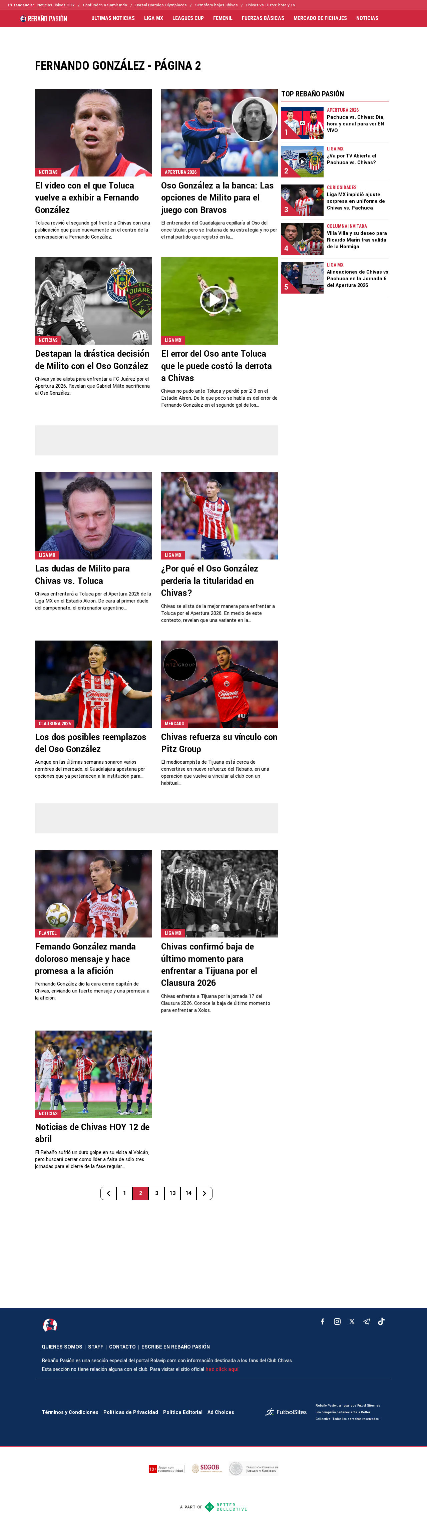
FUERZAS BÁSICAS (263, 18)
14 (188, 1193)
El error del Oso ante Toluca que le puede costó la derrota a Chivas (216, 366)
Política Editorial (182, 1412)
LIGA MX (153, 18)
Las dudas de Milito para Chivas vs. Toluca (82, 575)
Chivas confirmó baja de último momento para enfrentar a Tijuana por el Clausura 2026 (209, 965)
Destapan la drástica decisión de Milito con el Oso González (92, 360)
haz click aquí (222, 1369)
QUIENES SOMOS (62, 1347)
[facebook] (323, 1321)
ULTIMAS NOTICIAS (113, 18)
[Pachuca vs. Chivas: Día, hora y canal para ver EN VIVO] (302, 123)
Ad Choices (220, 1412)
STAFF (95, 1347)
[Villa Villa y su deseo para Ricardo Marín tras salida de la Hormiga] (302, 239)
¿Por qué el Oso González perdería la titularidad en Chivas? (209, 581)
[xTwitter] (352, 1321)
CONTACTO (122, 1347)
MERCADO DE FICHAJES (320, 18)
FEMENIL (223, 18)
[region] (213, 37)
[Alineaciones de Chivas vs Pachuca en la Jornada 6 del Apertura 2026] (302, 278)
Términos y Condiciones (70, 1412)
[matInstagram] (337, 1321)
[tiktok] (381, 1321)
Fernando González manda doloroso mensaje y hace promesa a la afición (85, 959)
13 (172, 1193)
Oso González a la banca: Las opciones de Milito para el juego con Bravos (217, 198)
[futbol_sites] (288, 1413)
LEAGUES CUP (188, 18)
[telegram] (367, 1321)
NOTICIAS (367, 18)
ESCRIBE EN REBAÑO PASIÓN (175, 1347)
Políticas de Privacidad (130, 1412)
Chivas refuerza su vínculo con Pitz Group (219, 743)
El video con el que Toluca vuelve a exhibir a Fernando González (87, 198)
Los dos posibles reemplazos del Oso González (90, 743)
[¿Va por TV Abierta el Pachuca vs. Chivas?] (302, 161)
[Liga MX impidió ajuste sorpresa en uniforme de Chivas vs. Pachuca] (302, 200)
